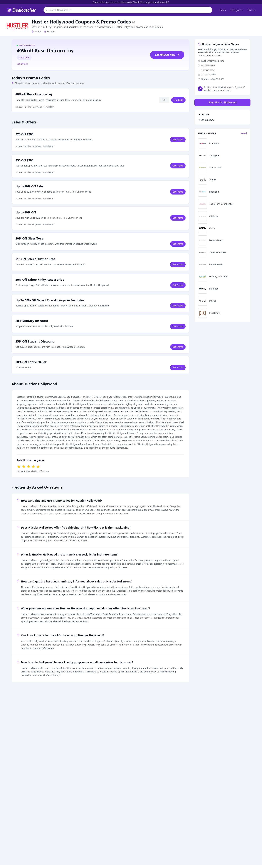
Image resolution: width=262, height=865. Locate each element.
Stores (251, 10)
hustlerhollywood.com (212, 60)
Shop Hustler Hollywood (222, 102)
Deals (222, 10)
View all (244, 133)
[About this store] (133, 22)
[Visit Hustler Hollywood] (18, 26)
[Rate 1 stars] (19, 466)
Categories (237, 10)
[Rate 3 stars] (28, 466)
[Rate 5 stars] (38, 466)
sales (51, 31)
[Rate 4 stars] (33, 466)
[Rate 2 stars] (24, 466)
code (38, 31)
